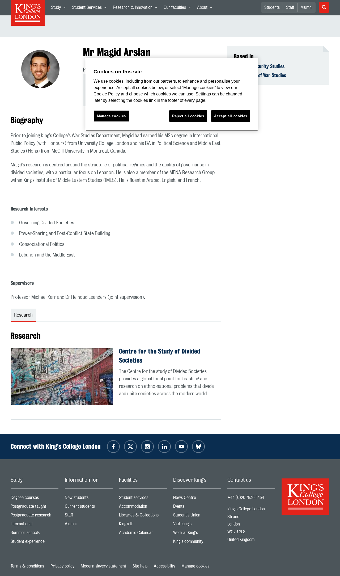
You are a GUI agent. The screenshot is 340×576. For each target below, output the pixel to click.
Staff (290, 7)
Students (272, 7)
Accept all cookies (230, 116)
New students (89, 498)
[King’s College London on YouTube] (181, 446)
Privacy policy (62, 566)
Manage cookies (195, 566)
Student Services (91, 8)
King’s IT (143, 525)
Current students (89, 507)
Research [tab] (23, 315)
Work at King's (197, 534)
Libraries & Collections (143, 516)
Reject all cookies (188, 116)
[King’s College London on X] (130, 446)
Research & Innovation (136, 8)
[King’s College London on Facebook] (113, 446)
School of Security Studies (259, 66)
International (34, 525)
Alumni (306, 7)
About (206, 8)
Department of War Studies (260, 75)
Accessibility (164, 566)
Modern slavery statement (103, 566)
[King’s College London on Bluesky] (198, 446)
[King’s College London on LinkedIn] (164, 446)
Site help (140, 566)
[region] (172, 94)
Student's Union (197, 516)
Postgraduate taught (34, 507)
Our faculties (179, 8)
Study (60, 8)
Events (197, 507)
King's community (197, 542)
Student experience (34, 542)
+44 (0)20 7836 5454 (245, 497)
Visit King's (197, 525)
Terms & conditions (27, 566)
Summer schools (34, 534)
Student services (143, 498)
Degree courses (34, 498)
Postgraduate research (34, 516)
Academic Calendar (143, 534)
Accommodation (143, 507)
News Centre (197, 498)
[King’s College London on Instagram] (147, 446)
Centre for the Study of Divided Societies (159, 356)
